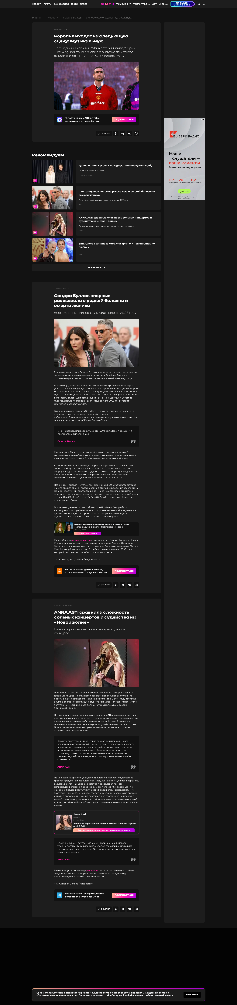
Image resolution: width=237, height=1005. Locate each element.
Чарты (47, 4)
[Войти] (203, 4)
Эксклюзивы (61, 4)
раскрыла (92, 870)
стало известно (81, 540)
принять (192, 994)
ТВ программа (141, 4)
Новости (37, 4)
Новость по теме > (87, 533)
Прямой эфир (123, 4)
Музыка (163, 4)
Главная (37, 17)
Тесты (74, 4)
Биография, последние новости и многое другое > (103, 830)
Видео (83, 4)
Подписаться (124, 119)
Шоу (154, 4)
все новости (96, 267)
